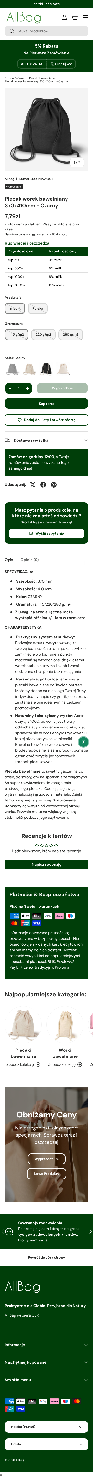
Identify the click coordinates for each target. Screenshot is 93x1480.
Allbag (9, 179)
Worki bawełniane (65, 1053)
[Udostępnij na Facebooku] (43, 484)
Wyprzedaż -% (47, 1159)
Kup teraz (46, 403)
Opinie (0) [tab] (30, 559)
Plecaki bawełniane (42, 78)
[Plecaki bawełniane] (23, 1024)
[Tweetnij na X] (32, 484)
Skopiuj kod (63, 64)
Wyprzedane (62, 388)
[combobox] (46, 31)
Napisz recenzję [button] (47, 864)
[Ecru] (29, 369)
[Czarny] (12, 369)
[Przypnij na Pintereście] (53, 484)
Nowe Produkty (46, 1173)
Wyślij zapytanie (49, 533)
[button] (83, 742)
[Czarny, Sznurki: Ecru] (46, 369)
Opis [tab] (9, 559)
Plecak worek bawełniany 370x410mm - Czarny (36, 81)
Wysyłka (49, 224)
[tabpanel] (46, 694)
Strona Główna (15, 78)
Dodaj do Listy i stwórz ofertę (50, 420)
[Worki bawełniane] (65, 1024)
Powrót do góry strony (46, 1257)
